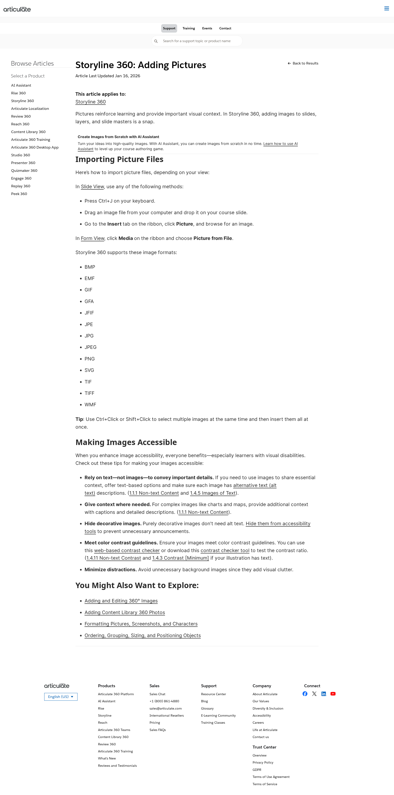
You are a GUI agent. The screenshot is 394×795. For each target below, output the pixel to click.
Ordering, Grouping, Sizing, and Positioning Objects (143, 635)
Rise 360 (18, 93)
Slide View (92, 186)
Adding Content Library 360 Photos (125, 612)
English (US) (63, 697)
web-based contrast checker (127, 550)
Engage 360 (21, 178)
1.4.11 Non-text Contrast (113, 558)
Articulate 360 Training (30, 139)
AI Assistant (21, 85)
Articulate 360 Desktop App (35, 147)
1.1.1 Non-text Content (154, 493)
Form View (92, 238)
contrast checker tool (225, 550)
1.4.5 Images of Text (213, 493)
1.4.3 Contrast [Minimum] (180, 558)
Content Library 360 (28, 131)
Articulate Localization (30, 108)
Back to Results (305, 63)
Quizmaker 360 (24, 170)
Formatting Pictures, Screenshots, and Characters (141, 624)
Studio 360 (20, 155)
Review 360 (21, 116)
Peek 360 (19, 193)
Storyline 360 (22, 100)
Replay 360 (20, 186)
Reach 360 (20, 124)
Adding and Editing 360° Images (121, 601)
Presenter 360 (23, 162)
